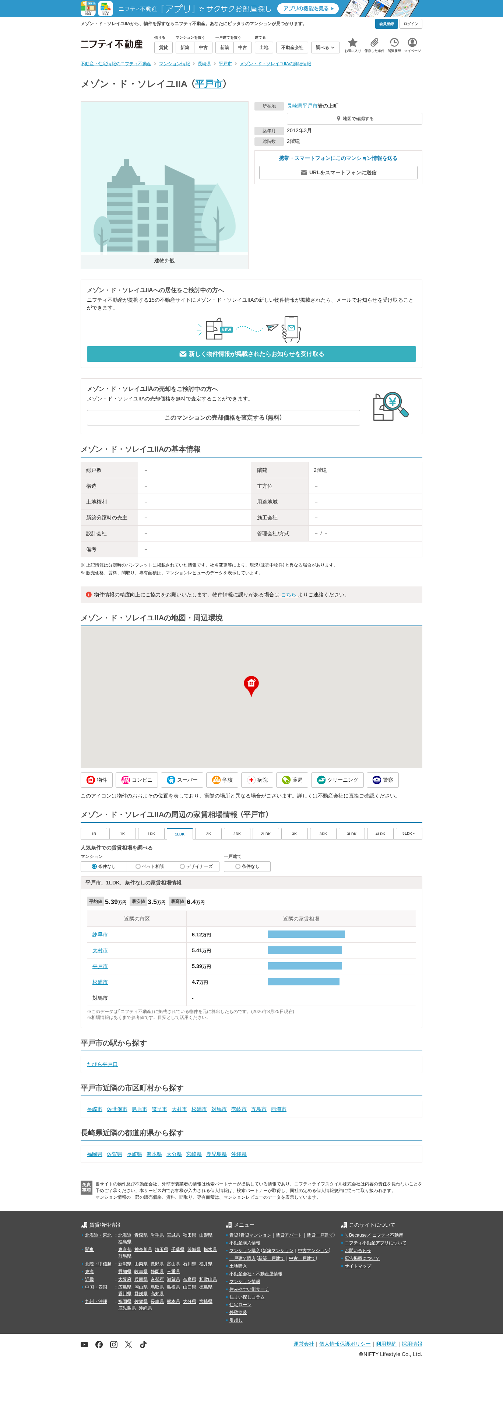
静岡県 (157, 1271)
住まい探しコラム (247, 1297)
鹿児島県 (216, 1154)
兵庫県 (141, 1279)
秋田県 (189, 1235)
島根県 (173, 1287)
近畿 (89, 1279)
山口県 (189, 1287)
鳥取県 (157, 1287)
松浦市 (100, 982)
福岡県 (94, 1154)
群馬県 (124, 1256)
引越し (236, 1320)
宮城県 (173, 1235)
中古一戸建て (302, 1258)
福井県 (205, 1263)
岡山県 (141, 1287)
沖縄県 (239, 1154)
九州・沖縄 (96, 1301)
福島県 (124, 1241)
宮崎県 (194, 1154)
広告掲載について (362, 1258)
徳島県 (205, 1287)
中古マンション (313, 1250)
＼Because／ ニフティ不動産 (374, 1235)
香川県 (124, 1293)
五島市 (259, 1109)
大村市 (100, 950)
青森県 (141, 1235)
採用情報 (412, 1343)
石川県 (189, 1263)
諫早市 (100, 934)
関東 (89, 1249)
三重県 (173, 1271)
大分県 (174, 1154)
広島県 (124, 1287)
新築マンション (278, 1250)
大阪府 (124, 1279)
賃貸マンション (255, 1235)
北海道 (124, 1235)
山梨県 (141, 1263)
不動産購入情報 (244, 1242)
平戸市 (209, 83)
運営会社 (303, 1343)
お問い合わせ (358, 1250)
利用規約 (386, 1343)
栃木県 (210, 1249)
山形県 (205, 1235)
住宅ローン (240, 1304)
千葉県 (177, 1249)
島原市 (139, 1109)
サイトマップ (358, 1266)
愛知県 (124, 1271)
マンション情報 (244, 1281)
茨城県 (194, 1249)
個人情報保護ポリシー (345, 1343)
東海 (89, 1271)
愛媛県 (141, 1293)
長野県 (157, 1263)
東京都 (124, 1249)
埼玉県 (161, 1249)
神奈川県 (143, 1249)
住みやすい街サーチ (249, 1289)
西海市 (278, 1109)
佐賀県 (114, 1154)
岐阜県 (141, 1271)
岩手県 (157, 1235)
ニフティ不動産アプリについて (376, 1242)
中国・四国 (96, 1287)
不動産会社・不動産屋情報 (255, 1273)
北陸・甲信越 (98, 1263)
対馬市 (219, 1109)
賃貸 (233, 1235)
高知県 (157, 1293)
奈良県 (189, 1279)
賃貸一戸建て (320, 1235)
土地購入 (238, 1266)
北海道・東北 (98, 1235)
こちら (288, 594)
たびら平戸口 (102, 1064)
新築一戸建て (271, 1258)
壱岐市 (239, 1109)
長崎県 (294, 106)
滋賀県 (173, 1279)
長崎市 (94, 1109)
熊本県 (154, 1154)
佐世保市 (117, 1109)
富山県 (173, 1263)
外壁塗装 (238, 1312)
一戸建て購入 (242, 1258)
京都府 (157, 1279)
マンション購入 (244, 1250)
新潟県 (124, 1263)
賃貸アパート (289, 1235)
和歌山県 (208, 1279)
